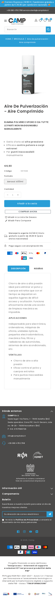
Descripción (18, 268)
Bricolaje (19, 39)
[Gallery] (27, 74)
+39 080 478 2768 (15, 10)
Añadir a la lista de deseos (22, 217)
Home (8, 39)
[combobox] (27, 29)
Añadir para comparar (19, 220)
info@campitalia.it (17, 436)
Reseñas (38, 268)
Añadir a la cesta (27, 203)
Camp (31, 540)
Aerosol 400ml (15, 181)
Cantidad (9, 189)
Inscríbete (50, 514)
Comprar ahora (27, 211)
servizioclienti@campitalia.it (36, 10)
